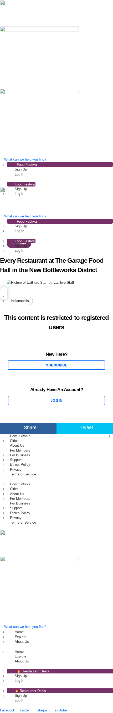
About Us (17, 445)
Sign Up (21, 169)
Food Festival (27, 165)
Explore (20, 637)
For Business (20, 455)
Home (19, 632)
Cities (14, 441)
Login (56, 400)
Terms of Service (23, 474)
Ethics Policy (20, 465)
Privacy (16, 469)
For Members (20, 450)
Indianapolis (20, 301)
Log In (19, 174)
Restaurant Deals (35, 671)
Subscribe (56, 365)
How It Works (20, 436)
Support (16, 460)
